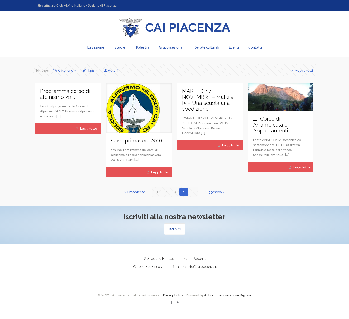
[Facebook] (171, 302)
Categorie (65, 70)
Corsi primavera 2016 (136, 140)
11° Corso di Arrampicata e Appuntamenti (270, 125)
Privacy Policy (173, 295)
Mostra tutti (304, 70)
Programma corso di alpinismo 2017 (65, 94)
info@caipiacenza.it (202, 267)
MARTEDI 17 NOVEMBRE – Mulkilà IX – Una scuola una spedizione (208, 100)
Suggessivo (213, 192)
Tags (90, 70)
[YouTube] (177, 302)
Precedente (136, 192)
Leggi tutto (88, 128)
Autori (113, 70)
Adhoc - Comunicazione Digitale (227, 295)
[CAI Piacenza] (174, 27)
